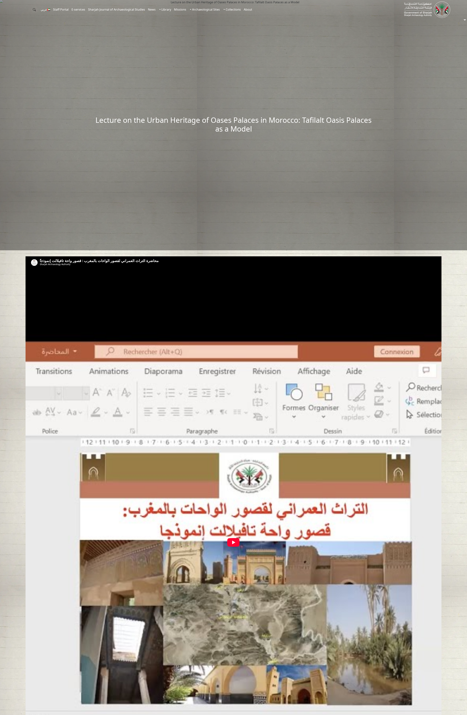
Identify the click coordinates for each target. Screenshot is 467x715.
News (152, 9)
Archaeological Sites (205, 9)
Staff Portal (61, 9)
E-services (78, 9)
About (248, 9)
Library (166, 9)
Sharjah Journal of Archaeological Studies (116, 9)
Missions (180, 9)
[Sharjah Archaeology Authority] (427, 9)
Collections (233, 9)
